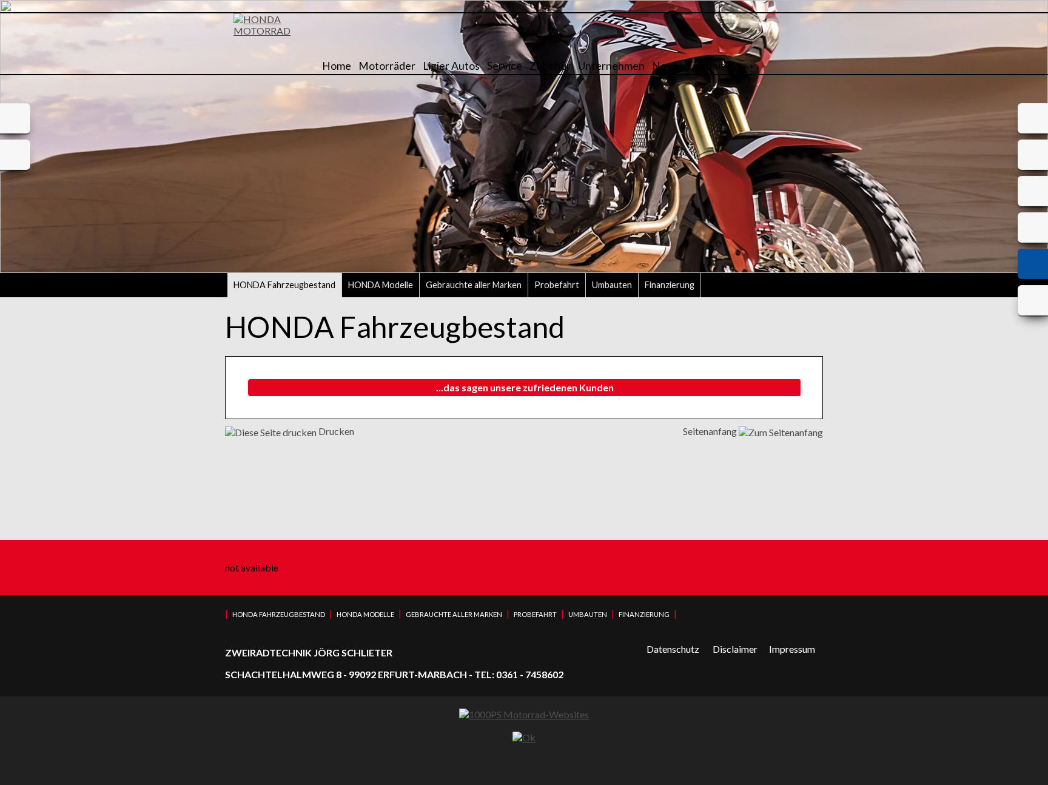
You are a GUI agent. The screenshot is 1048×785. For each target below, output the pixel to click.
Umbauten (612, 285)
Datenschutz (673, 649)
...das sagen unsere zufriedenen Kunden (525, 387)
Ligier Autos (451, 65)
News (665, 65)
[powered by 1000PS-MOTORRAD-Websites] (524, 714)
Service (504, 65)
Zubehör (550, 65)
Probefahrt (556, 285)
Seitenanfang (711, 431)
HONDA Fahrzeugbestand (284, 285)
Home (336, 65)
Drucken (335, 431)
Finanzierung (669, 285)
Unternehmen (611, 65)
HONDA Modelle (380, 285)
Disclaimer (735, 649)
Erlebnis (706, 65)
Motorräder (386, 65)
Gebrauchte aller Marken (474, 285)
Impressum (792, 649)
